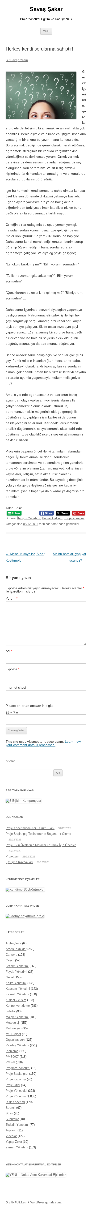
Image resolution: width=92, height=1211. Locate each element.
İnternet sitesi (16, 687)
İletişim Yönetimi (28, 518)
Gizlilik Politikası (16, 1202)
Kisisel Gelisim (52, 518)
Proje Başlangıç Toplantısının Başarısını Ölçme (38, 834)
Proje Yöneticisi (16, 1090)
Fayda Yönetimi (16, 971)
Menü (46, 31)
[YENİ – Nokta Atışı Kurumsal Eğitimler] (36, 1175)
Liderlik (10, 1011)
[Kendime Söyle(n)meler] (25, 889)
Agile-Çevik (13, 943)
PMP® (10, 1062)
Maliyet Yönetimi (17, 1017)
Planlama (12, 1051)
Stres (9, 1113)
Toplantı (11, 1130)
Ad (9, 651)
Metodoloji (13, 1022)
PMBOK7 (12, 1056)
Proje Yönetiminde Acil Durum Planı (30, 828)
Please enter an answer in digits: (30, 706)
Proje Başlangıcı (17, 1073)
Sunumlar (12, 1119)
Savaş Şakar (46, 9)
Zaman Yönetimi (17, 1147)
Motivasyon (13, 1028)
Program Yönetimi (18, 1068)
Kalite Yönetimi (16, 983)
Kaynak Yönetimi (17, 994)
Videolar (11, 1136)
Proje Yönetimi (74, 518)
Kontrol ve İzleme (18, 1005)
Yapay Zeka (14, 1141)
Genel (10, 977)
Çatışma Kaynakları (19, 862)
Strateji (10, 1107)
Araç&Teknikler (16, 949)
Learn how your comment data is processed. (43, 743)
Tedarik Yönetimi (17, 1124)
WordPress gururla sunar (46, 1202)
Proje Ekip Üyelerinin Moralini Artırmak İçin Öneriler (41, 845)
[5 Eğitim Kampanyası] (23, 800)
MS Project (13, 1034)
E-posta (12, 669)
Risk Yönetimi (15, 1102)
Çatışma (11, 954)
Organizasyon (15, 1039)
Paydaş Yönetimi (17, 1045)
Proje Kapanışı (16, 1079)
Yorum (11, 598)
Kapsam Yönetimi (18, 988)
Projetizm (12, 856)
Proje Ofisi (13, 1085)
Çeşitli (10, 960)
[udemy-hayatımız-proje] (25, 916)
